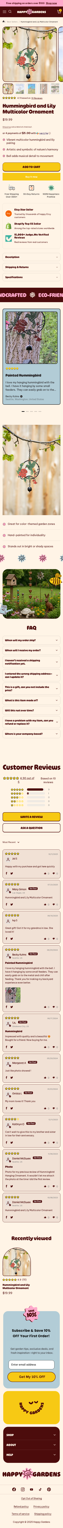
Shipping (7, 127)
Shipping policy (42, 1513)
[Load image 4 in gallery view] (43, 88)
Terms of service (20, 1513)
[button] (4, 12)
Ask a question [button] (31, 828)
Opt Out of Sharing (31, 1498)
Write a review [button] (31, 817)
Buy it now (31, 176)
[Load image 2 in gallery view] (20, 88)
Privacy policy (41, 1506)
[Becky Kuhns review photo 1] (13, 995)
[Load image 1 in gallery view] (8, 88)
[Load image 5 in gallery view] (55, 88)
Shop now (51, 3)
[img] (12, 853)
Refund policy (21, 1506)
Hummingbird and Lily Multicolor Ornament (16, 1286)
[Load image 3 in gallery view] (31, 88)
